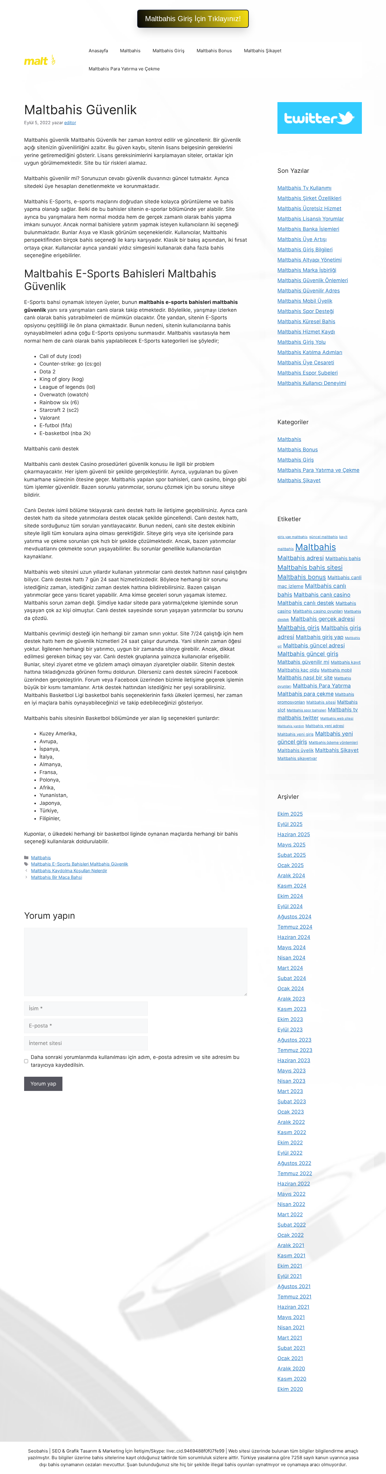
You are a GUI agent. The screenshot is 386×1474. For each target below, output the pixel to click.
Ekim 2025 (290, 814)
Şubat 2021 (291, 1348)
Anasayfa (98, 50)
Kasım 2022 (291, 1132)
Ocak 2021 (290, 1358)
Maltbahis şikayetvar (297, 758)
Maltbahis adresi (300, 558)
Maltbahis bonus (301, 577)
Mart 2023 (290, 1091)
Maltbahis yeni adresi (324, 726)
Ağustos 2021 (294, 1286)
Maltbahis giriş (298, 627)
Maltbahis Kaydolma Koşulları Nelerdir (69, 870)
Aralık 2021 (290, 1245)
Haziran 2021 (293, 1307)
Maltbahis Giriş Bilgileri (305, 250)
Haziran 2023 (293, 1060)
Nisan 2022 (291, 1204)
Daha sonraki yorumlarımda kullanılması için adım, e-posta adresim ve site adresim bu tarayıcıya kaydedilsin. (135, 1061)
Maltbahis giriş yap (319, 637)
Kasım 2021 (291, 1256)
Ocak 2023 (290, 1112)
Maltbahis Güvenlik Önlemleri (312, 280)
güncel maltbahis (323, 537)
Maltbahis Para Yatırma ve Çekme (124, 69)
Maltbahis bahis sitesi (310, 567)
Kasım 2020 (291, 1379)
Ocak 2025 (290, 865)
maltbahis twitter (298, 717)
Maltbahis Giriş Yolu (301, 342)
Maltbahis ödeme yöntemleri (333, 742)
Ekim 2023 (290, 1019)
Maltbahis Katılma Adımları (309, 352)
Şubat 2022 (291, 1225)
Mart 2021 (289, 1338)
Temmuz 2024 (294, 927)
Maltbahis (130, 50)
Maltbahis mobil (336, 670)
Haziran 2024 (293, 937)
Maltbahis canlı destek (305, 603)
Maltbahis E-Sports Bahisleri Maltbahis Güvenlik (79, 863)
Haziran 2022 (293, 1184)
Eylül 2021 (289, 1276)
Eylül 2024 (290, 906)
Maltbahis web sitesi (336, 718)
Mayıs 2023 (291, 1071)
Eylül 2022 (289, 1153)
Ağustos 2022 (294, 1163)
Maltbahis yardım (290, 726)
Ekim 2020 (290, 1389)
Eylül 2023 (290, 1030)
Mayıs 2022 (291, 1194)
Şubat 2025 (291, 855)
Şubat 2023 (291, 1101)
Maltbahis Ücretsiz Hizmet (309, 208)
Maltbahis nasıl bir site (305, 677)
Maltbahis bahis (343, 558)
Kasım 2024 (291, 886)
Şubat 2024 (291, 978)
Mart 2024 (290, 968)
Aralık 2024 (291, 875)
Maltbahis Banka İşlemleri (308, 229)
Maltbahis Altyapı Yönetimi (309, 260)
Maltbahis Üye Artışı (302, 239)
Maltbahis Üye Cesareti (305, 363)
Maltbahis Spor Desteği (305, 311)
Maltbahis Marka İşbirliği (306, 270)
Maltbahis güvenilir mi (303, 662)
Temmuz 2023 (294, 1050)
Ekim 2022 (290, 1143)
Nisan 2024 (291, 958)
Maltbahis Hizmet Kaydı (306, 332)
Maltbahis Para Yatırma (322, 685)
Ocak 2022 (290, 1235)
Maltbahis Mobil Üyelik (304, 301)
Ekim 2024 (290, 896)
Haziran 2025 (293, 834)
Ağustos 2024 (294, 917)
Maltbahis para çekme (305, 694)
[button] (193, 19)
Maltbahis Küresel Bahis (306, 321)
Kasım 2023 (291, 1009)
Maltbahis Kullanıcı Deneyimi (311, 383)
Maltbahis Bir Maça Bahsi (56, 877)
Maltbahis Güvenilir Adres (308, 291)
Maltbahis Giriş (169, 50)
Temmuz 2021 (294, 1297)
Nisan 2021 (291, 1327)
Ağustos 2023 (294, 1040)
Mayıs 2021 (291, 1317)
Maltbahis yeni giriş (295, 734)
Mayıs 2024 (291, 947)
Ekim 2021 (289, 1266)
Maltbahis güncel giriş (307, 653)
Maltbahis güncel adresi (314, 645)
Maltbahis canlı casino (322, 594)
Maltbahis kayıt (346, 662)
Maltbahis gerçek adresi (323, 618)
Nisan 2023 (291, 1081)
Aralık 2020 (291, 1369)
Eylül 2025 (289, 824)
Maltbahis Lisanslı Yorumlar (310, 219)
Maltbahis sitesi (321, 702)
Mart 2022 (290, 1214)
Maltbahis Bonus (214, 50)
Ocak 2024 (290, 988)
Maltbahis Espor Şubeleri (307, 373)
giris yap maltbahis (292, 537)
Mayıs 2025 (291, 845)
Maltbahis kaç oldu (298, 670)
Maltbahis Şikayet (262, 50)
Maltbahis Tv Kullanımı (304, 188)
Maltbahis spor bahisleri (306, 710)
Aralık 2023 (291, 999)
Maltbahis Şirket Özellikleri (309, 198)
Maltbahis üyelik (295, 750)
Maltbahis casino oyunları (318, 611)
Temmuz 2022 (294, 1173)
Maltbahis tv (343, 709)
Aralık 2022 (291, 1122)
